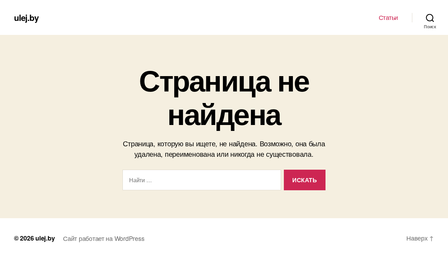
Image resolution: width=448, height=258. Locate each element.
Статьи (388, 17)
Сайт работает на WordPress (103, 238)
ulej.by (26, 17)
